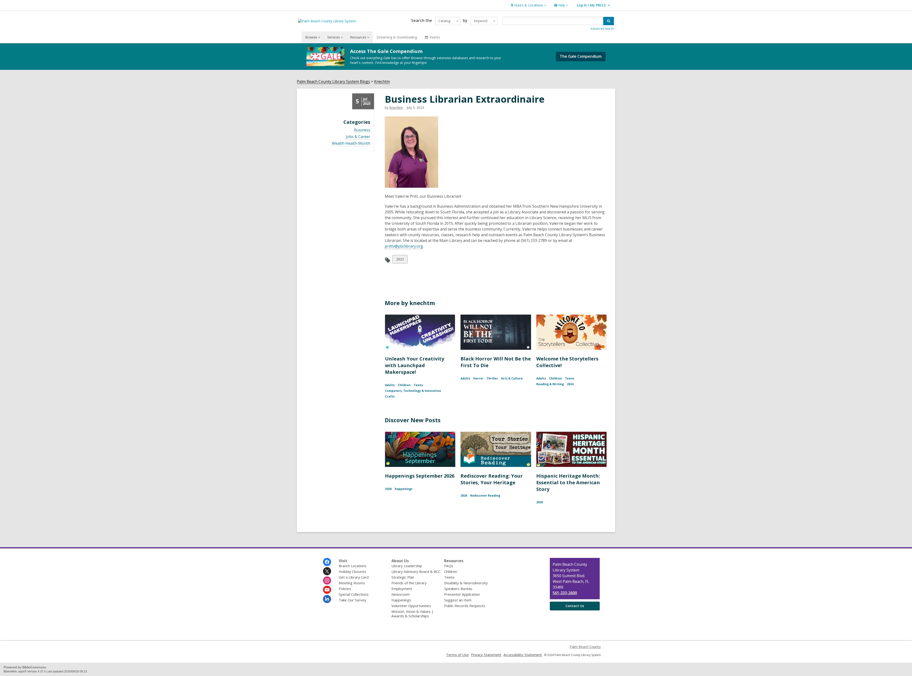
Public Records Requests (464, 605)
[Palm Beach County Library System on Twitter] (327, 571)
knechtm (396, 107)
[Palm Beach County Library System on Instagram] (327, 580)
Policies (345, 588)
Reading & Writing (550, 384)
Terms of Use (457, 654)
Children (404, 385)
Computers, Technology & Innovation (413, 391)
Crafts (390, 396)
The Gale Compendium (581, 56)
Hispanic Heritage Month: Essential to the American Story (568, 482)
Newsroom (400, 594)
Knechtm (382, 81)
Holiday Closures (352, 571)
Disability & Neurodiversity (466, 582)
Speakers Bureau (458, 588)
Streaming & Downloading (396, 37)
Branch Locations (352, 565)
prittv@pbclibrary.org (404, 246)
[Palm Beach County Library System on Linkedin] (327, 599)
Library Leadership (406, 565)
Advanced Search (602, 29)
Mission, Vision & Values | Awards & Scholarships (412, 613)
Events (435, 37)
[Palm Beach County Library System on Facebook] (327, 562)
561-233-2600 (565, 592)
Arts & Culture (512, 378)
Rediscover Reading (485, 496)
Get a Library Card (354, 577)
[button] (528, 5)
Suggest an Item (457, 600)
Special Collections (354, 594)
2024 (570, 384)
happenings (404, 489)
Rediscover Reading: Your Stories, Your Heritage (492, 479)
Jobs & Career (358, 136)
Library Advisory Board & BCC (415, 571)
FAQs (448, 565)
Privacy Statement (486, 654)
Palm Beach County (585, 646)
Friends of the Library (409, 582)
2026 (388, 489)
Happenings (401, 600)
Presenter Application (462, 594)
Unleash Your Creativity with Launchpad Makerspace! (414, 365)
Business (362, 130)
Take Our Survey (352, 600)
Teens (418, 385)
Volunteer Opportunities (411, 605)
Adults (390, 385)
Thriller (492, 378)
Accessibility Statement (523, 654)
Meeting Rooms (352, 582)
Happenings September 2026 (419, 476)
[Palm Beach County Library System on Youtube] (327, 590)
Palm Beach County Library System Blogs (333, 81)
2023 (400, 260)
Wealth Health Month (351, 143)
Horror (478, 378)
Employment (401, 588)
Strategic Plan (402, 577)
